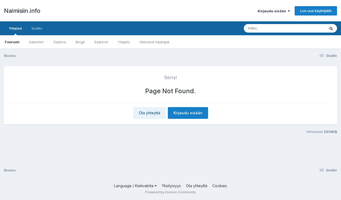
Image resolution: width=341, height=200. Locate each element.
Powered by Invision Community (170, 192)
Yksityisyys (171, 185)
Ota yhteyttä (149, 113)
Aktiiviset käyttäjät (154, 42)
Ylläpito (124, 42)
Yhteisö (15, 28)
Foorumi (12, 42)
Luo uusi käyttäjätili (315, 11)
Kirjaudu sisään (273, 11)
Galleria (59, 42)
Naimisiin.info (22, 10)
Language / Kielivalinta (134, 185)
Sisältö (36, 28)
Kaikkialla (310, 28)
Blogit (80, 42)
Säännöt (101, 42)
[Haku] (331, 28)
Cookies (219, 185)
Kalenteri (36, 42)
